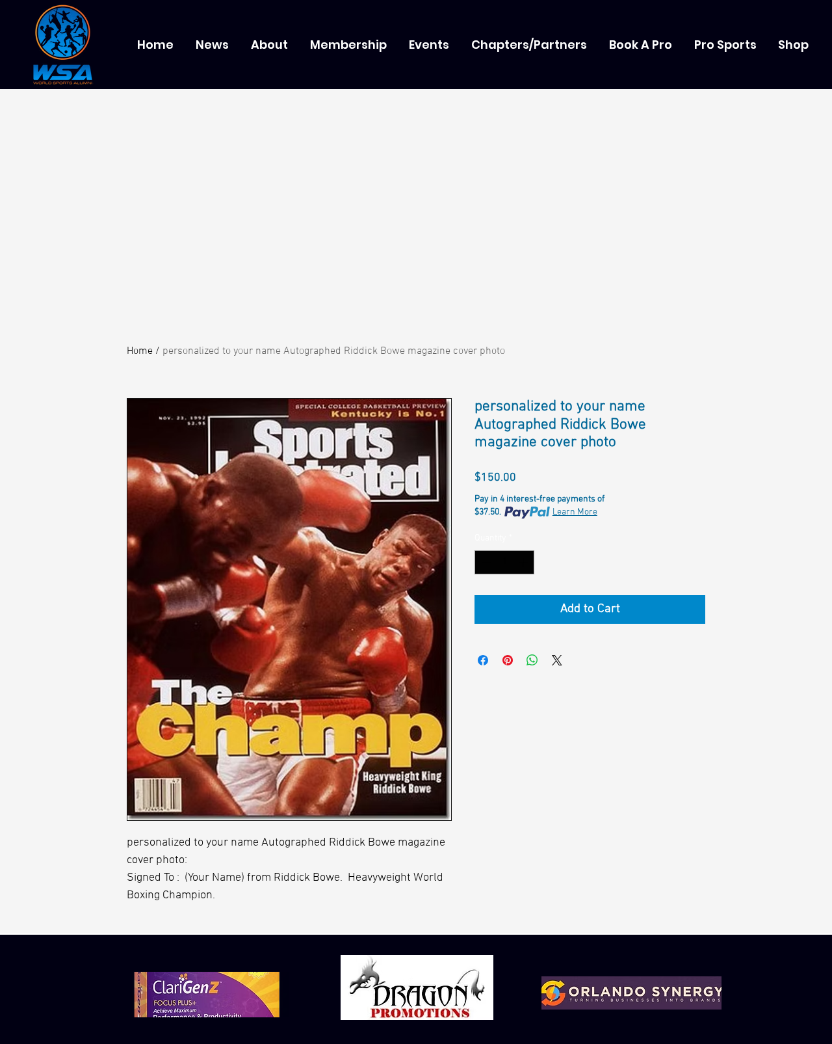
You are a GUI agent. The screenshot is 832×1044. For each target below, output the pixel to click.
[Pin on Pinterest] (507, 660)
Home (140, 351)
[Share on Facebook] (483, 660)
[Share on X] (557, 660)
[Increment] (524, 562)
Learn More (574, 512)
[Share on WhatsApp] (532, 660)
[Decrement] (484, 562)
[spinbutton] (504, 562)
